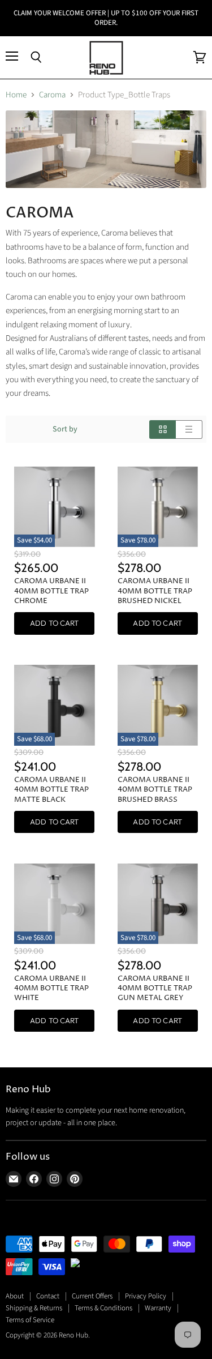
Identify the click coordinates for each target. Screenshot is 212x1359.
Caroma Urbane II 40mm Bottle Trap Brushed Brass (155, 790)
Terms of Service (30, 1320)
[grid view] (162, 429)
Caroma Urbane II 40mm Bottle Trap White (51, 988)
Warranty (158, 1308)
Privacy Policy (145, 1296)
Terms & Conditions (103, 1308)
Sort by (65, 429)
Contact (47, 1296)
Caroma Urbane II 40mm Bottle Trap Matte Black (51, 790)
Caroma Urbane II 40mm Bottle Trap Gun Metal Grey (155, 988)
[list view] (189, 429)
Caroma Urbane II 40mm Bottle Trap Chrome (51, 591)
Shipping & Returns (34, 1308)
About (15, 1296)
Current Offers (92, 1296)
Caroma (52, 95)
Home (16, 95)
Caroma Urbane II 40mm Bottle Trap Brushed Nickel (155, 591)
